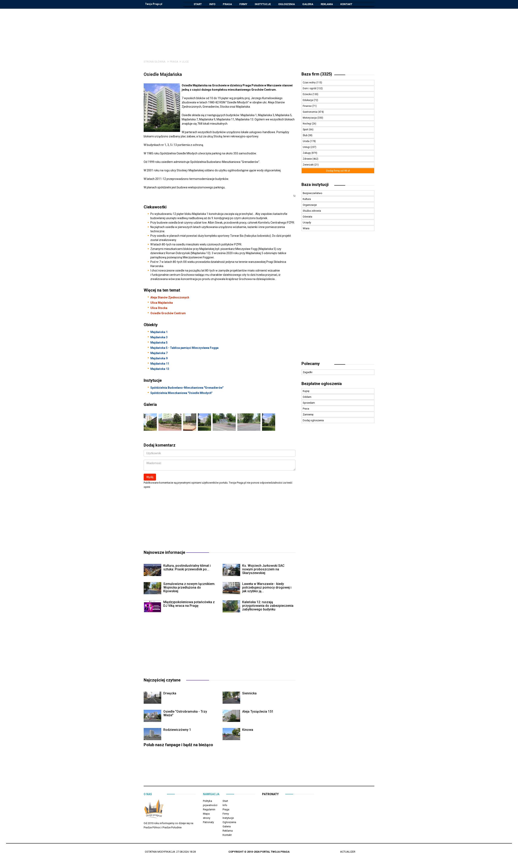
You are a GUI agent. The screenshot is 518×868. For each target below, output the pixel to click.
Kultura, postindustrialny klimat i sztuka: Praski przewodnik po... (187, 567)
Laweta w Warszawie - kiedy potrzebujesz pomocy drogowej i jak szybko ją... (266, 587)
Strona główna (155, 61)
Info (212, 4)
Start (198, 4)
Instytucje (263, 4)
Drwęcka (169, 693)
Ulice (185, 61)
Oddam (307, 396)
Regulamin (209, 809)
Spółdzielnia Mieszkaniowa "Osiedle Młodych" (181, 393)
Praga (227, 4)
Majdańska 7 (159, 353)
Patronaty (208, 822)
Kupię (306, 391)
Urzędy (307, 222)
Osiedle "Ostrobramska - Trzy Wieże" (185, 713)
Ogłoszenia (286, 4)
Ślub (305, 135)
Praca (306, 408)
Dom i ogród (310, 88)
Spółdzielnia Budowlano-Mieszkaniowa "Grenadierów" (186, 387)
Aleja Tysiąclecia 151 (257, 711)
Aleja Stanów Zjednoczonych (169, 297)
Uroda (306, 141)
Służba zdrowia (312, 210)
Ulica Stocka (158, 308)
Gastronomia (310, 111)
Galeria (307, 4)
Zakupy (307, 153)
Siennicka (249, 693)
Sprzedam (309, 402)
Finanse (307, 106)
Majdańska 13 (159, 368)
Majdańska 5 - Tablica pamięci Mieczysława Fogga (184, 347)
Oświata (307, 216)
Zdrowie (307, 158)
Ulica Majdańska (161, 302)
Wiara (306, 228)
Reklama (327, 4)
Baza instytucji (315, 184)
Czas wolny (309, 82)
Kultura (307, 199)
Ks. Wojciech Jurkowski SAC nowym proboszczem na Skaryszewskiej (263, 569)
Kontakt (346, 4)
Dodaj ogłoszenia (313, 420)
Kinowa (247, 730)
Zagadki (307, 372)
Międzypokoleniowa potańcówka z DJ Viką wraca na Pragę (189, 604)
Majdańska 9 (159, 358)
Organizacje (310, 204)
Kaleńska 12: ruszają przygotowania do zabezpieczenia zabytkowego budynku (267, 605)
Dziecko (307, 94)
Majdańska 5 (159, 342)
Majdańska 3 (159, 337)
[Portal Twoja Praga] (154, 809)
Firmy (243, 4)
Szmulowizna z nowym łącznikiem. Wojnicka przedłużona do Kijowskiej (189, 587)
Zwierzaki (308, 164)
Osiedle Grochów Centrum (168, 313)
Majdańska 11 (159, 363)
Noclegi (307, 123)
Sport (306, 129)
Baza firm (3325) (316, 74)
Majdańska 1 (159, 332)
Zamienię (308, 414)
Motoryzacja (310, 117)
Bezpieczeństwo (312, 193)
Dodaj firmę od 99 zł (338, 170)
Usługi (306, 147)
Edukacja (308, 100)
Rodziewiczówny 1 (177, 730)
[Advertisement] (259, 31)
